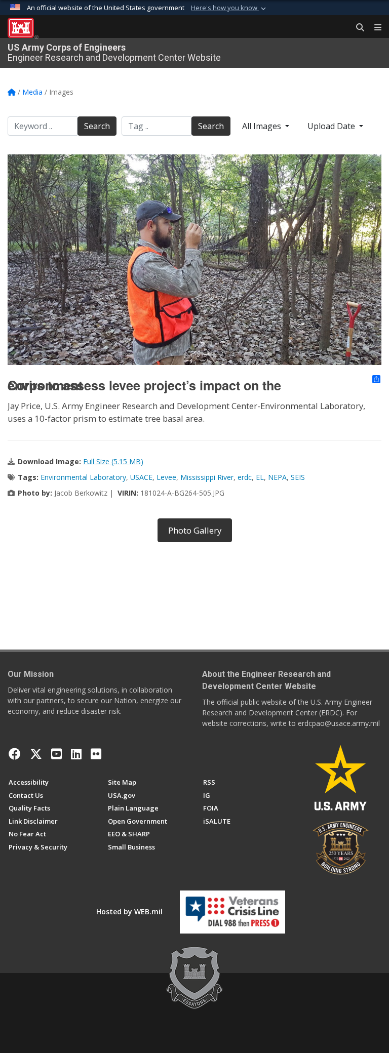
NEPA (277, 477)
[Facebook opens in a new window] (15, 754)
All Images (262, 126)
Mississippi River (207, 477)
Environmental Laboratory (83, 477)
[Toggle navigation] (373, 27)
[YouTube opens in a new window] (56, 754)
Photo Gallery (194, 530)
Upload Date (332, 126)
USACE (141, 477)
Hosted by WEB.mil (129, 911)
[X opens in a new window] (36, 754)
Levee (166, 477)
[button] (229, 8)
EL (260, 477)
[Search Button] (356, 27)
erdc (245, 477)
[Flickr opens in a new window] (96, 754)
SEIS (298, 477)
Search (97, 126)
